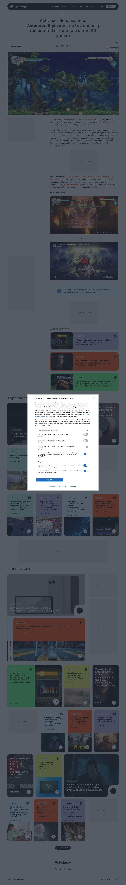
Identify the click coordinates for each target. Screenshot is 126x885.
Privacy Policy (73, 486)
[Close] (95, 398)
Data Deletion (53, 486)
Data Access (63, 486)
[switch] (85, 434)
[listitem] (63, 430)
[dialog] (63, 442)
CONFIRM (49, 480)
